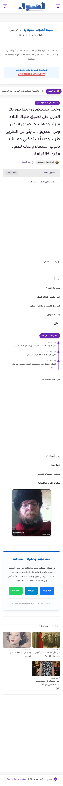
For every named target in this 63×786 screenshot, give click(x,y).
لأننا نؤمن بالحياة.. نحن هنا (41, 182)
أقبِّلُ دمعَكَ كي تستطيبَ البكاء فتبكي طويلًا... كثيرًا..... (33, 366)
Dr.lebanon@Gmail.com (31, 74)
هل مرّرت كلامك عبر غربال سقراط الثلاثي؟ (35, 346)
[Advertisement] (31, 226)
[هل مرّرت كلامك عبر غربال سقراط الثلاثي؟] (46, 640)
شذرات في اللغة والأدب (47, 103)
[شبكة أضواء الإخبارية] (31, 7)
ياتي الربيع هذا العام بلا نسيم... (40, 355)
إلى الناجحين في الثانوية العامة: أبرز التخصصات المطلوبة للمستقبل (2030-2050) (22, 91)
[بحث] (5, 7)
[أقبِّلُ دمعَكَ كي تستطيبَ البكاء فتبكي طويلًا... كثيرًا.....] (46, 668)
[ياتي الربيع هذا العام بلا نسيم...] (17, 640)
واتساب (15, 591)
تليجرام (31, 591)
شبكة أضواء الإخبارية (17, 779)
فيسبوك (47, 591)
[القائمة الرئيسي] (58, 7)
